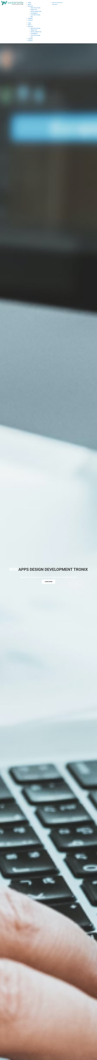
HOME (29, 2)
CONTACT (30, 20)
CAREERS (30, 18)
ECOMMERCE (34, 13)
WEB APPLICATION (35, 8)
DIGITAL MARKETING (36, 11)
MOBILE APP (34, 9)
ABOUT (30, 4)
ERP (32, 16)
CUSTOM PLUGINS (35, 15)
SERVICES (30, 6)
